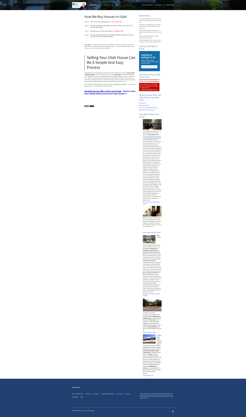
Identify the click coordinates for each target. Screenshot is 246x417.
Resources (127, 394)
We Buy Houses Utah (144, 105)
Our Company (158, 5)
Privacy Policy (75, 397)
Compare (100, 5)
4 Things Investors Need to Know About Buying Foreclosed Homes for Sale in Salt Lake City (150, 32)
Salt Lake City (142, 103)
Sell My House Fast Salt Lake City (147, 110)
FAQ (112, 5)
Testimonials (107, 5)
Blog (82, 397)
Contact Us (117, 5)
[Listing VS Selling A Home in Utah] (149, 61)
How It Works (96, 394)
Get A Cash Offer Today (147, 5)
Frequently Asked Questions (107, 394)
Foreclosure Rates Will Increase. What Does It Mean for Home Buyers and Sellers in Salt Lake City (150, 20)
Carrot (92, 410)
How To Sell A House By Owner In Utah (148, 108)
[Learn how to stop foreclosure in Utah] (149, 85)
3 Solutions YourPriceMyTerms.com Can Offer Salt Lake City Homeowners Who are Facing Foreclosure (150, 26)
